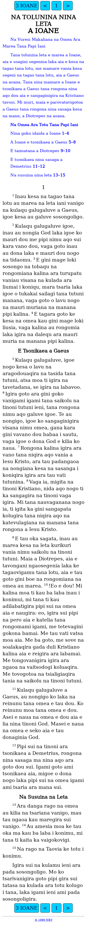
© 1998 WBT (44, 919)
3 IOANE (27, 5)
